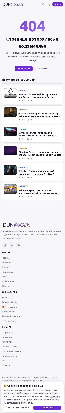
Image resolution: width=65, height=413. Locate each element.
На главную (24, 68)
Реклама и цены (10, 346)
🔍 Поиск (42, 68)
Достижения (8, 311)
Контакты (7, 342)
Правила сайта (9, 356)
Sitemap (6, 365)
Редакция (7, 337)
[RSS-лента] (18, 245)
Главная (5, 258)
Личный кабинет (10, 302)
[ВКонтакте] (12, 245)
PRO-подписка (9, 321)
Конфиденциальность (13, 351)
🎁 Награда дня (9, 307)
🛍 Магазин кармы (11, 316)
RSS (4, 360)
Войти (57, 4)
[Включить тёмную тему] (49, 4)
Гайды (5, 276)
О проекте (7, 332)
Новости (6, 262)
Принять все (47, 408)
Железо (6, 286)
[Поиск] (43, 4)
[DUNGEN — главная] (13, 4)
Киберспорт (8, 281)
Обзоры (6, 267)
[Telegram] (5, 245)
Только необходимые (18, 408)
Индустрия (7, 272)
